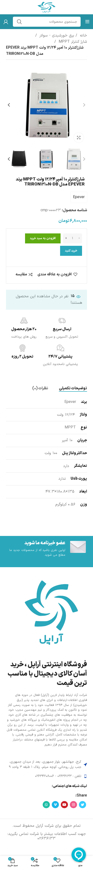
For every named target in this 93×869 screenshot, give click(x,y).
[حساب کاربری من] (5, 21)
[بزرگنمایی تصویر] (78, 137)
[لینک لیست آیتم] (46, 776)
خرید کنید (71, 250)
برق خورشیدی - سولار (56, 35)
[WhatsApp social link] (46, 804)
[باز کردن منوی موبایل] (87, 21)
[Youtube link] (64, 804)
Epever (79, 197)
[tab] (73, 388)
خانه (82, 35)
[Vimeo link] (55, 804)
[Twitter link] (82, 804)
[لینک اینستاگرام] (73, 804)
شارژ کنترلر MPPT (72, 42)
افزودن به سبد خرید (43, 238)
